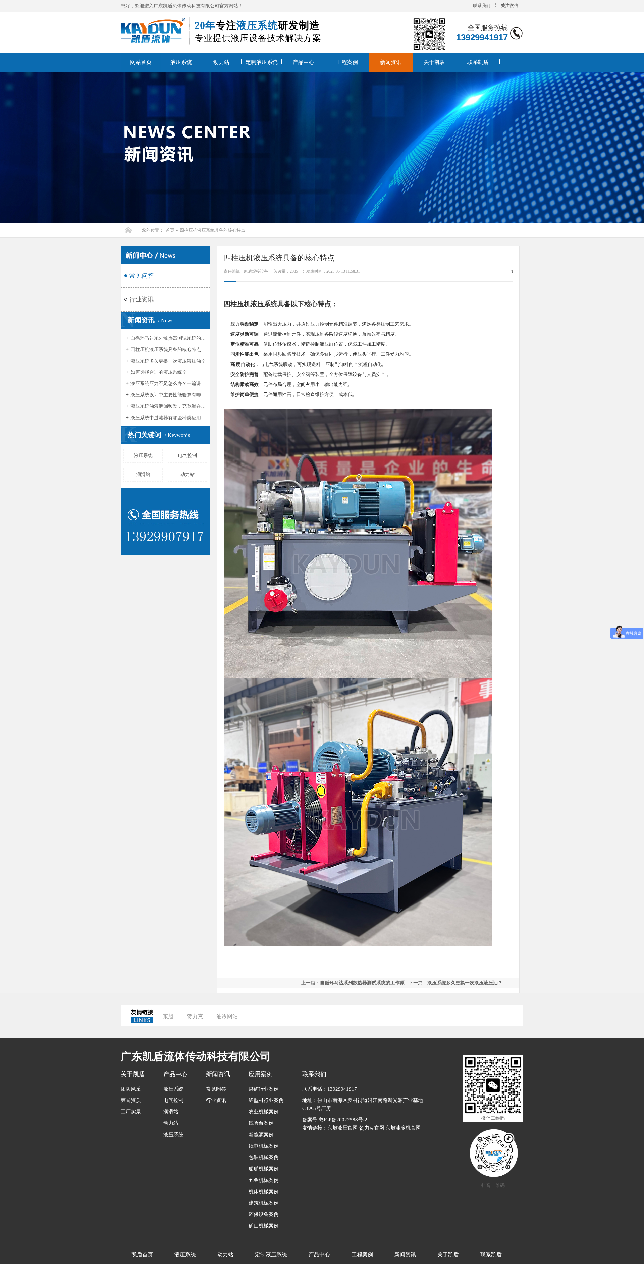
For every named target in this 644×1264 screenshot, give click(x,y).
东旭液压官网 (342, 1128)
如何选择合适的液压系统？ (158, 372)
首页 (170, 230)
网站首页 (141, 62)
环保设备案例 (264, 1214)
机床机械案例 (264, 1191)
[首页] (128, 230)
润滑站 (143, 474)
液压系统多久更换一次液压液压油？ (168, 361)
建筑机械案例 (264, 1203)
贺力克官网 (371, 1128)
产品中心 (303, 62)
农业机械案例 (264, 1111)
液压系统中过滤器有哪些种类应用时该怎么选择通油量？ (168, 417)
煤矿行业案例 (264, 1089)
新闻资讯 (390, 62)
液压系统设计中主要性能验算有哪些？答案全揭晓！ (168, 394)
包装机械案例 (264, 1157)
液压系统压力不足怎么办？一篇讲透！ (168, 383)
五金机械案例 (264, 1180)
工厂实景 (131, 1111)
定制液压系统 (262, 62)
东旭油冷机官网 (403, 1128)
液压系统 (181, 62)
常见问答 (141, 275)
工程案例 (347, 62)
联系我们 (481, 5)
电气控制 (187, 455)
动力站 (221, 62)
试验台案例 (261, 1123)
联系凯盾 (478, 62)
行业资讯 (141, 299)
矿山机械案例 (264, 1225)
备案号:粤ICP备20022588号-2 (334, 1119)
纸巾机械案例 (264, 1146)
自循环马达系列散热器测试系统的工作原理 (168, 338)
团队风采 (131, 1089)
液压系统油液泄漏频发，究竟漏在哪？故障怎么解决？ (168, 406)
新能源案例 (261, 1134)
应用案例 (261, 1074)
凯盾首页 (142, 1254)
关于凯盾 (434, 62)
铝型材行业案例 (266, 1100)
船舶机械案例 (264, 1168)
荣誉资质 (131, 1100)
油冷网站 (227, 1016)
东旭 (168, 1016)
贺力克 (195, 1016)
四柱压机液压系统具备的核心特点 (212, 230)
